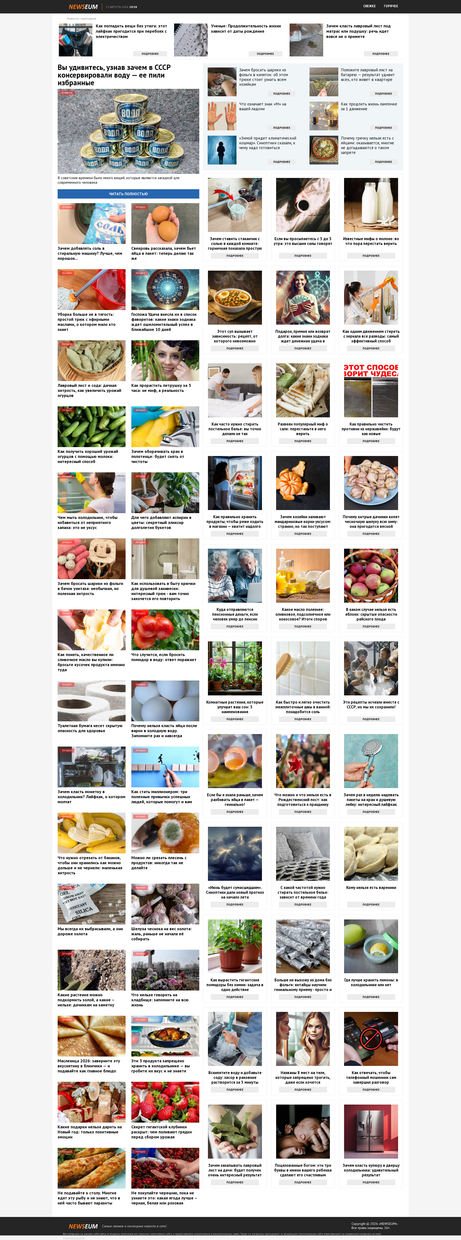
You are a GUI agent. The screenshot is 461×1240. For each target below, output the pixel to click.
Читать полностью (128, 193)
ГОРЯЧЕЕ (391, 6)
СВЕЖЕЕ (369, 6)
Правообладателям (74, 1238)
